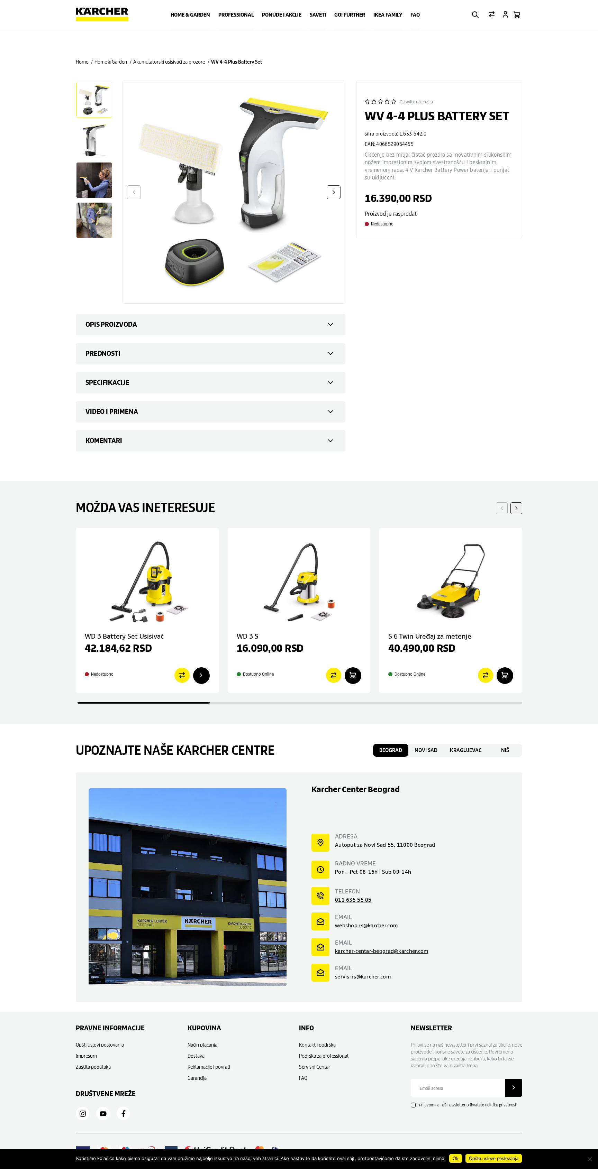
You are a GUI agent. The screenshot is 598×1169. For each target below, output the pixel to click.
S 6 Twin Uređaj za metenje (429, 636)
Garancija (197, 1078)
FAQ (415, 14)
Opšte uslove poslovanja (493, 1158)
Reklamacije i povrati (209, 1067)
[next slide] (516, 508)
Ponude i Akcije (281, 14)
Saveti (318, 14)
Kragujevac (465, 750)
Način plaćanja (202, 1045)
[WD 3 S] (299, 581)
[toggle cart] (516, 15)
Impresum (86, 1056)
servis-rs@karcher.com (363, 977)
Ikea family (387, 14)
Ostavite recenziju (416, 101)
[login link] (505, 15)
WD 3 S (248, 636)
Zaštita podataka (93, 1067)
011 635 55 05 (353, 900)
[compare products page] (491, 15)
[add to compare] (182, 676)
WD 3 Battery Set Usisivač (124, 636)
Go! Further (349, 14)
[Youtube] (103, 1113)
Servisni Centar (314, 1067)
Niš (505, 750)
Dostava (196, 1056)
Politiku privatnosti (501, 1105)
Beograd (390, 750)
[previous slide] (502, 508)
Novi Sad (426, 750)
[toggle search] (475, 15)
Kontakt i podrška (317, 1045)
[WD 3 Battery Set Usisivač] (147, 581)
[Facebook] (123, 1113)
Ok (456, 1158)
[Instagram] (82, 1113)
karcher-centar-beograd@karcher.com (381, 951)
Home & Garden (190, 14)
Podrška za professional (323, 1056)
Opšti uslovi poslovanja (100, 1045)
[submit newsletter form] (513, 1088)
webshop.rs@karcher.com (366, 925)
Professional (236, 14)
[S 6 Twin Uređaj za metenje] (450, 581)
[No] (589, 1159)
